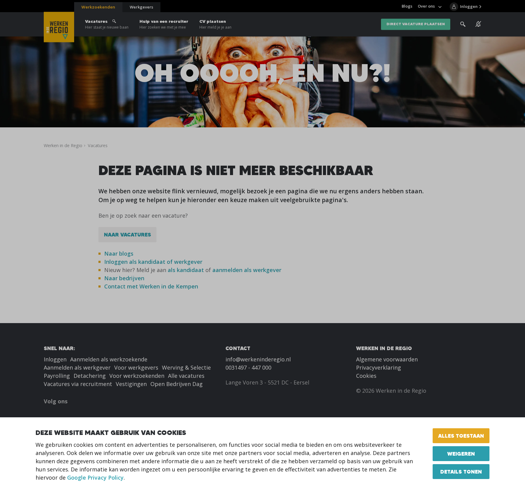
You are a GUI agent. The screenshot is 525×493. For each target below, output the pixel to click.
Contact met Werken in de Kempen (151, 286)
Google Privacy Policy (95, 477)
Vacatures (107, 24)
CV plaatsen (215, 24)
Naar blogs (118, 253)
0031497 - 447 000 (248, 367)
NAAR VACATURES (127, 234)
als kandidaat (186, 270)
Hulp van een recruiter (163, 24)
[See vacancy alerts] (478, 24)
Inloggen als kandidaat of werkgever (153, 261)
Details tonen (461, 471)
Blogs (407, 6)
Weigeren (461, 453)
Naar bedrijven (125, 278)
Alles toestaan (461, 436)
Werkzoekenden (98, 7)
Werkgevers (141, 7)
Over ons (426, 6)
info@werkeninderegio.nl (258, 359)
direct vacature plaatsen (415, 24)
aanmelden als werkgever (246, 270)
